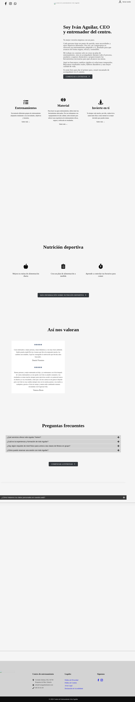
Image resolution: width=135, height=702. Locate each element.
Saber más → (26, 122)
